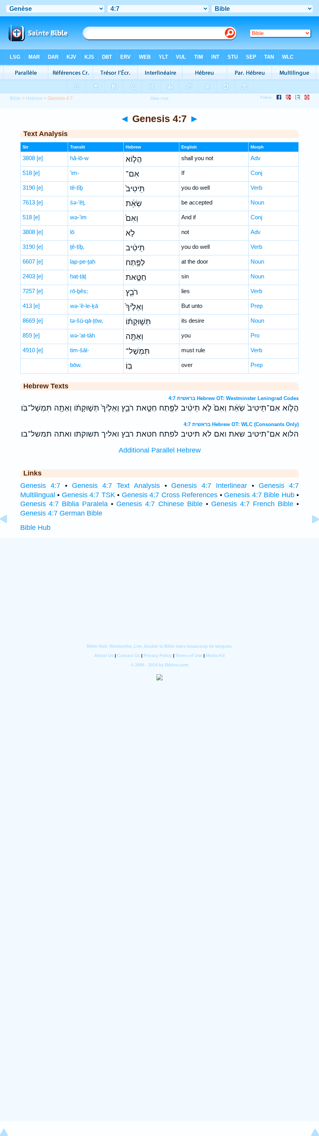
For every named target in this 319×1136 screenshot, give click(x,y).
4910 (29, 350)
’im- (74, 173)
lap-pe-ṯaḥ (82, 261)
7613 (29, 202)
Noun (257, 202)
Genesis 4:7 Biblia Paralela (64, 504)
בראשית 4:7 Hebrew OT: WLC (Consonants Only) (241, 424)
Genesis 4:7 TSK (88, 495)
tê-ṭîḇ (76, 187)
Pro (255, 335)
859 (27, 335)
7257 (29, 291)
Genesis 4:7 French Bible (252, 504)
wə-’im (78, 217)
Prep (257, 305)
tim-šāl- (79, 350)
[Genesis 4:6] (9, 536)
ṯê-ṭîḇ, (77, 246)
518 (27, 173)
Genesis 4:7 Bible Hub (259, 495)
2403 (29, 276)
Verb (256, 187)
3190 (29, 187)
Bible (15, 98)
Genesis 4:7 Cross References (169, 495)
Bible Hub (35, 527)
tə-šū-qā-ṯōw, (86, 320)
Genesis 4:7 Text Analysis (116, 485)
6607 (29, 261)
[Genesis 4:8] (309, 536)
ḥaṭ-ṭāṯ (78, 276)
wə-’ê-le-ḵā (84, 305)
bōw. (76, 365)
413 (27, 305)
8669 (29, 320)
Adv (256, 158)
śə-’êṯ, (78, 202)
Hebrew (34, 98)
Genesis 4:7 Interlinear (209, 485)
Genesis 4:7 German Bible (61, 513)
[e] (40, 158)
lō (72, 232)
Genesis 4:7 (40, 485)
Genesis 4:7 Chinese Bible (159, 504)
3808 (29, 158)
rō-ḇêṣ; (79, 291)
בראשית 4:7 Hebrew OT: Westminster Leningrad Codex (233, 398)
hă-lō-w (79, 158)
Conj (256, 173)
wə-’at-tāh (82, 335)
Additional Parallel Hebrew (160, 450)
